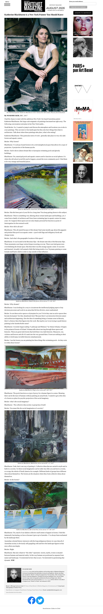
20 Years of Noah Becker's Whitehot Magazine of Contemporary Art (41, 586)
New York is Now (46, 579)
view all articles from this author (14, 592)
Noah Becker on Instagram (12, 590)
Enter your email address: (76, 1)
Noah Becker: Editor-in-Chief (51, 608)
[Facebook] (32, 600)
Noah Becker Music (37, 590)
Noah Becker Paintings (26, 590)
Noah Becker (25, 571)
